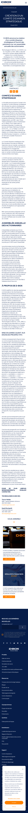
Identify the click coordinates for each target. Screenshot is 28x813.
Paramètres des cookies (14, 798)
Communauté (5, 698)
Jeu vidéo (4, 666)
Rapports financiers (7, 734)
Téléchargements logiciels (8, 693)
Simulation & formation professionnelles (12, 669)
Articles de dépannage (7, 762)
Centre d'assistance (7, 754)
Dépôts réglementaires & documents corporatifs (11, 737)
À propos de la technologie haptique (11, 682)
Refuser (14, 806)
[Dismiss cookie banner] (22, 769)
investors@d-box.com (8, 505)
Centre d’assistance (7, 696)
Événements (5, 714)
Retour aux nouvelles (9, 8)
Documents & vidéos (7, 690)
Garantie (4, 765)
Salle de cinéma (6, 658)
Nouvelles (4, 711)
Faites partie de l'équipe (8, 721)
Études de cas (5, 687)
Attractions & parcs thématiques (10, 672)
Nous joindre (5, 744)
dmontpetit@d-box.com (9, 513)
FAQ (3, 741)
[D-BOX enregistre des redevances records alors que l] (14, 575)
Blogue (4, 685)
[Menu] (26, 2)
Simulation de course (7, 664)
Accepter (14, 802)
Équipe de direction (7, 708)
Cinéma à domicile (6, 661)
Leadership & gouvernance (9, 731)
